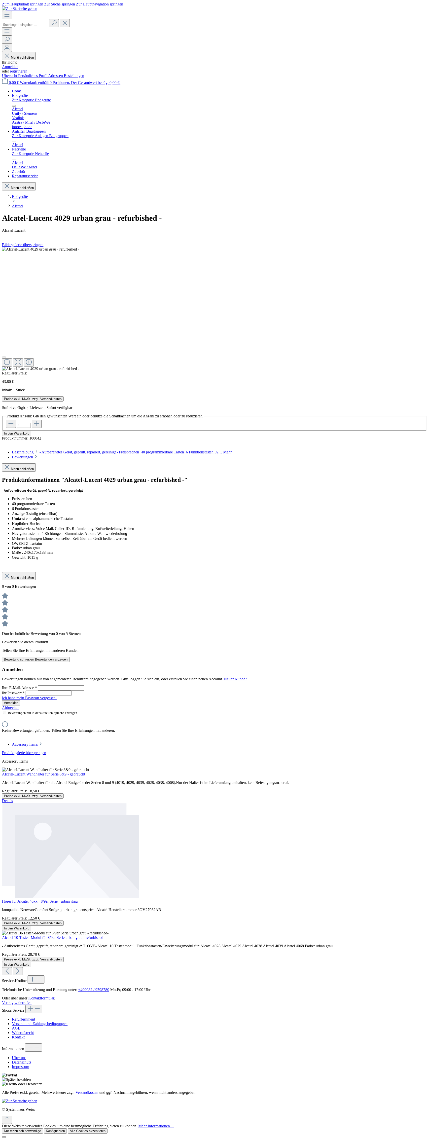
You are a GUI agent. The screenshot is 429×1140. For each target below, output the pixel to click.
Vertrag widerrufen (17, 1002)
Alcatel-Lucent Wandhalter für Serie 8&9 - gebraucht (43, 774)
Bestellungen (74, 76)
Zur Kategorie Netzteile (30, 153)
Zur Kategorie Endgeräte (31, 100)
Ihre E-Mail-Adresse (19, 688)
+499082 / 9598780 (93, 990)
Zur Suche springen (60, 4)
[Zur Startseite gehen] (19, 8)
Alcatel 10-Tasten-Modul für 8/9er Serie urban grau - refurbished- (53, 937)
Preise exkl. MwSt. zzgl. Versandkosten (33, 399)
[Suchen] (54, 23)
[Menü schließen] (14, 106)
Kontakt (18, 1037)
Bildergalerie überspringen (22, 245)
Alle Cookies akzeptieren (88, 1131)
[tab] (122, 452)
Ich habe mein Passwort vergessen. (29, 698)
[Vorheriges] (7, 971)
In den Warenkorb (16, 433)
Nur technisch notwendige (22, 1131)
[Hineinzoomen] (29, 362)
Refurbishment (23, 1019)
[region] (214, 309)
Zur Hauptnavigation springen (99, 4)
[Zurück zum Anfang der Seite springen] (7, 1120)
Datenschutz (21, 1062)
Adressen (56, 76)
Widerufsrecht (23, 1032)
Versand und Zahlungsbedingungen (40, 1024)
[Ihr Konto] (7, 48)
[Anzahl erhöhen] (37, 424)
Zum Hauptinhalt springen (23, 4)
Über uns (19, 1058)
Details (7, 801)
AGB (16, 1028)
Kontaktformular (41, 998)
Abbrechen (10, 707)
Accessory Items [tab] (25, 744)
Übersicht (10, 76)
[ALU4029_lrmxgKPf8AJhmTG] (40, 249)
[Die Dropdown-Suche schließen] (65, 23)
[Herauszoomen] (7, 362)
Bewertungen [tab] (23, 457)
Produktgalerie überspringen (24, 753)
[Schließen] (4, 357)
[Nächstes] (18, 971)
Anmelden (10, 67)
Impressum (20, 1067)
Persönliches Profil (33, 76)
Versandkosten (86, 1092)
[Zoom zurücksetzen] (18, 362)
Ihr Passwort (13, 693)
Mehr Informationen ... (156, 1126)
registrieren (18, 71)
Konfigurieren (55, 1131)
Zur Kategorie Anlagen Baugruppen (40, 136)
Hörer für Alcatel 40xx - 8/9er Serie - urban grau (40, 901)
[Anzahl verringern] (11, 424)
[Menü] (7, 15)
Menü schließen (22, 57)
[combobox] (25, 24)
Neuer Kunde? (235, 679)
